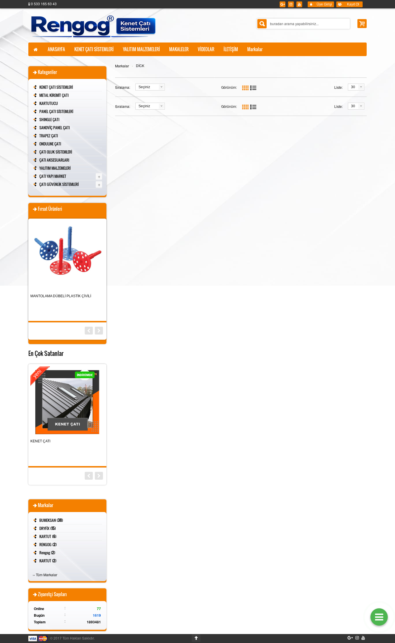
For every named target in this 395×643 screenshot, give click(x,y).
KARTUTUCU (48, 103)
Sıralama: (122, 87)
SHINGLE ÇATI (49, 119)
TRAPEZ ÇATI (48, 135)
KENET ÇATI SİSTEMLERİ (56, 87)
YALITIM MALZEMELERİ (55, 168)
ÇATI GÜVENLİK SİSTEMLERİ (59, 184)
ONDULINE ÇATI (50, 144)
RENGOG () (48, 544)
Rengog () (47, 552)
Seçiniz (144, 87)
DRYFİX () (47, 528)
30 (353, 87)
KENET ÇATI (40, 441)
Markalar (122, 65)
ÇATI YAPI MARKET (52, 176)
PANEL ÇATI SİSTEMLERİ (56, 111)
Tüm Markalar (46, 574)
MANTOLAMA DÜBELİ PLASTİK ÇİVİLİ (60, 296)
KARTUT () (47, 536)
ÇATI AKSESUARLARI (54, 160)
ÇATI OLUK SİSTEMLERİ (55, 152)
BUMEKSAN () (51, 520)
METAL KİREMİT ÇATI (54, 95)
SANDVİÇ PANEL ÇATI (54, 127)
